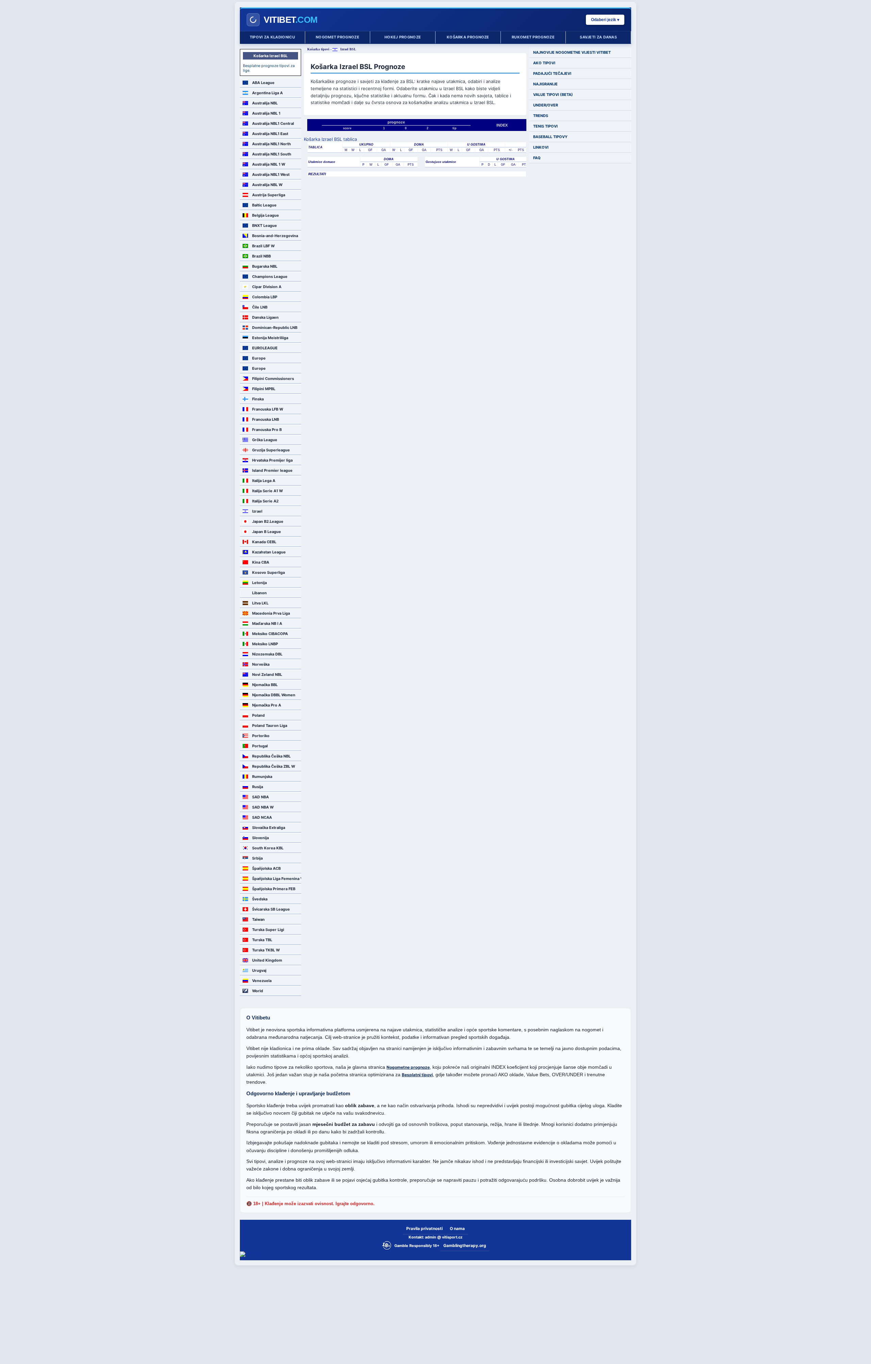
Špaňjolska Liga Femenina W (276, 878)
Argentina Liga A (267, 92)
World (257, 990)
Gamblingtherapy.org (464, 1245)
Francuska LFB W (267, 409)
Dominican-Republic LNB (274, 327)
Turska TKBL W (266, 950)
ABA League (263, 82)
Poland (258, 715)
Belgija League (265, 215)
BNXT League (264, 225)
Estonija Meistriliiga (270, 337)
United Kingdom (267, 960)
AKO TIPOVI (544, 63)
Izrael (257, 511)
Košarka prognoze (468, 37)
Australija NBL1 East (270, 133)
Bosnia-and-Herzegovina (275, 235)
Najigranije (545, 84)
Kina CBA (260, 562)
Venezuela (262, 980)
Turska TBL (262, 939)
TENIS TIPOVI (545, 126)
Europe (259, 358)
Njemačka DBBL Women (273, 695)
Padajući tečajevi (552, 73)
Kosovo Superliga (268, 572)
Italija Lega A (263, 480)
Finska (258, 399)
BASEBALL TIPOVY (550, 136)
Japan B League (266, 531)
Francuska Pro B (267, 429)
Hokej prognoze (402, 37)
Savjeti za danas (598, 37)
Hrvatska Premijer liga (272, 460)
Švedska (259, 899)
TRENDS (540, 115)
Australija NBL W (267, 184)
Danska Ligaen (265, 317)
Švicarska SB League (271, 909)
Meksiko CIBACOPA (270, 633)
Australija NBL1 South (271, 154)
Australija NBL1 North (271, 144)
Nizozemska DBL (267, 654)
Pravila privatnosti (424, 1228)
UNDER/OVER (545, 105)
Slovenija (260, 837)
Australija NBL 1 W (268, 164)
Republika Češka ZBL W (273, 766)
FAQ (537, 157)
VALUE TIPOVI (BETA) (553, 94)
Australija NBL (265, 103)
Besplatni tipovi (417, 1074)
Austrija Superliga (268, 195)
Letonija (259, 582)
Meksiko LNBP (265, 644)
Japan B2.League (267, 521)
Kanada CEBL (264, 541)
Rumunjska (262, 776)
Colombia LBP (264, 297)
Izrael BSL (347, 49)
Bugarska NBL (264, 266)
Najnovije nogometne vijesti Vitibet (572, 52)
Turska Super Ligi (268, 929)
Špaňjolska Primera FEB (273, 888)
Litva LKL (260, 603)
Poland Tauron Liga (269, 725)
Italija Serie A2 (265, 501)
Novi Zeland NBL (267, 674)
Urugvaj (259, 970)
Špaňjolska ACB (266, 868)
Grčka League (264, 439)
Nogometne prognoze (408, 1067)
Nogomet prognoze (337, 37)
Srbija (257, 858)
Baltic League (264, 205)
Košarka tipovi (318, 49)
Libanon (259, 592)
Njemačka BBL (265, 684)
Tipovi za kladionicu (272, 37)
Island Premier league (272, 470)
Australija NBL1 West (271, 174)
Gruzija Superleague (271, 450)
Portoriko (260, 735)
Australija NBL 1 (266, 113)
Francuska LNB (265, 419)
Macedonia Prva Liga (271, 613)
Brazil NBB (261, 256)
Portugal (260, 746)
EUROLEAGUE (265, 348)
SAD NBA (260, 797)
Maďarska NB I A (267, 623)
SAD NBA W (263, 807)
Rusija (257, 786)
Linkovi (540, 147)
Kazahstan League (269, 552)
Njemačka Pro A (266, 705)
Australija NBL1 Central (273, 123)
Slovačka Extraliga (268, 827)
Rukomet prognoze (533, 37)
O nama (457, 1228)
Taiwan (258, 919)
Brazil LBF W (263, 246)
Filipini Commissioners (273, 378)
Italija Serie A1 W (267, 490)
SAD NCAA (262, 817)
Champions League (269, 276)
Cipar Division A (266, 286)
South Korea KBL (267, 848)
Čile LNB (259, 307)
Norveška (260, 664)
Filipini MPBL (263, 388)
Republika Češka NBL (271, 756)
